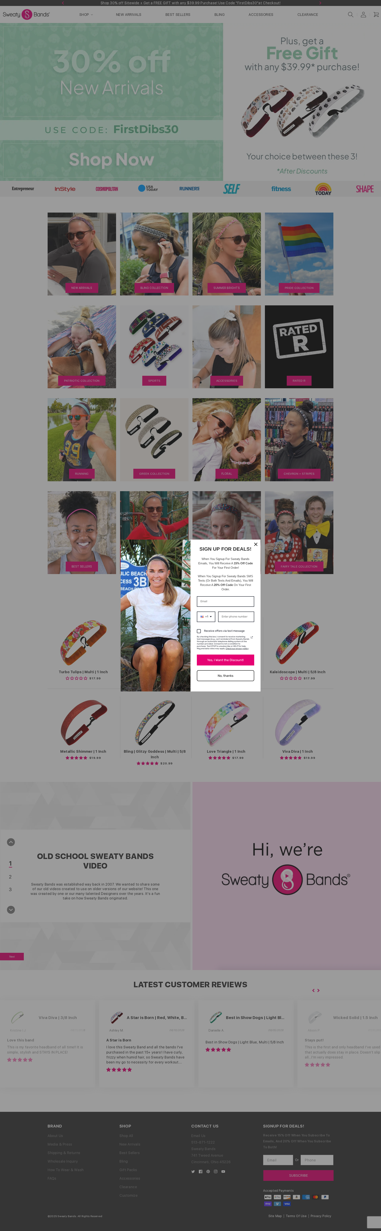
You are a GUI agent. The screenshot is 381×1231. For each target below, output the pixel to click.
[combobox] (206, 617)
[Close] (256, 544)
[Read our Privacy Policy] (251, 637)
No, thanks (225, 676)
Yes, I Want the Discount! (225, 660)
